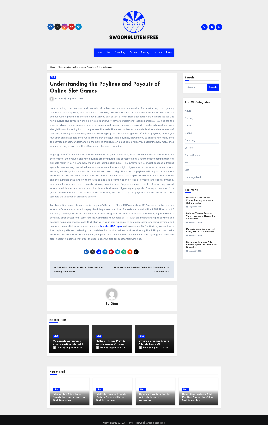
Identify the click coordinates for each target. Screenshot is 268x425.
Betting (145, 52)
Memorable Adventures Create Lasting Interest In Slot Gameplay (68, 344)
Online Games (192, 155)
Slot (108, 52)
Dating (188, 133)
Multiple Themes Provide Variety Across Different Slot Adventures (110, 344)
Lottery (158, 52)
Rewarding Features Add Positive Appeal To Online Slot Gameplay (201, 244)
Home (99, 52)
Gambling (120, 52)
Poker (169, 52)
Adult (188, 111)
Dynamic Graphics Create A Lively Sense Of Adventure (153, 344)
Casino (133, 52)
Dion (60, 98)
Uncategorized (193, 177)
